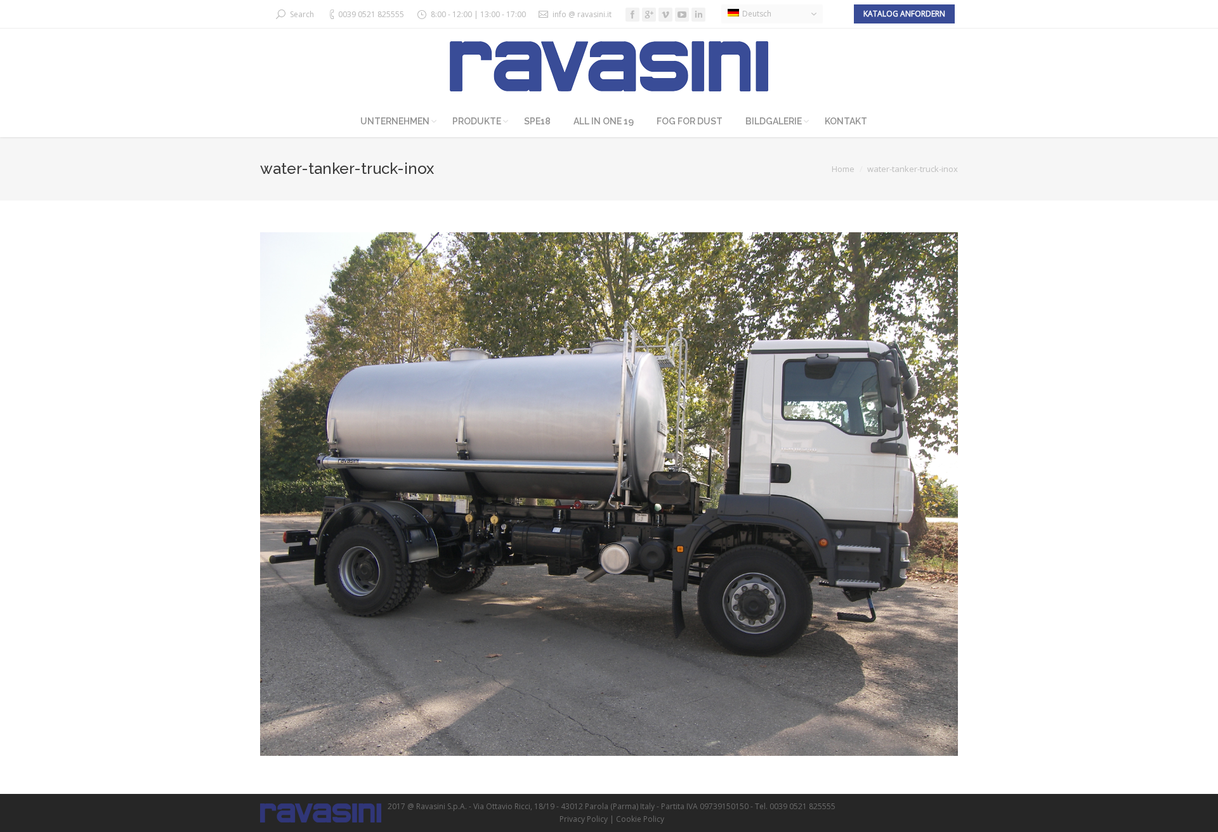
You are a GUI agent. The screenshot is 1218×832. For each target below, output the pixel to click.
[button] (772, 13)
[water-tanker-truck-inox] (609, 494)
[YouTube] (682, 15)
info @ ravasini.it (582, 14)
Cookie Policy (640, 819)
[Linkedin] (698, 15)
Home (843, 169)
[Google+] (649, 15)
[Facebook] (632, 15)
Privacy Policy (584, 819)
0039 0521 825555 (371, 14)
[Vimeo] (665, 15)
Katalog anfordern (904, 13)
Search (302, 14)
